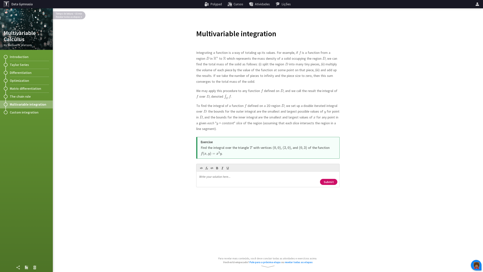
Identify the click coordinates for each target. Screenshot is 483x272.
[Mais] (478, 4)
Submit (329, 182)
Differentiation (21, 72)
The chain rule (20, 96)
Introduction (19, 57)
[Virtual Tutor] (476, 265)
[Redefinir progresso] (35, 267)
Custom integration (24, 112)
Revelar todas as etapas (68, 17)
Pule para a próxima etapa (265, 262)
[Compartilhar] (18, 267)
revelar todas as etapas (299, 262)
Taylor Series (19, 65)
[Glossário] (26, 267)
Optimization (19, 80)
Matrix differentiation (25, 88)
